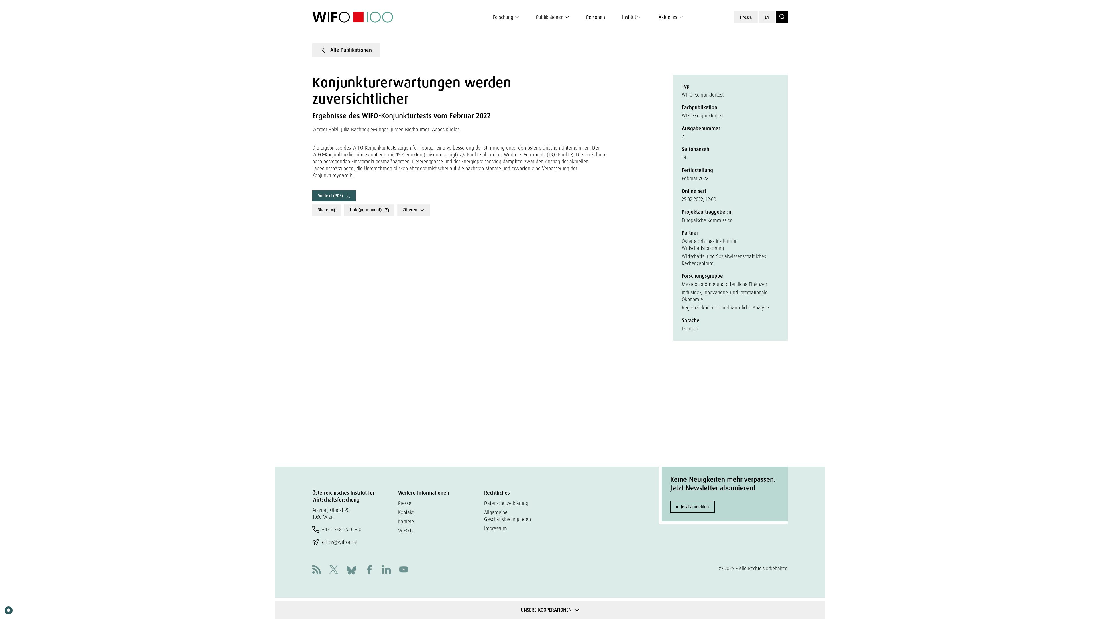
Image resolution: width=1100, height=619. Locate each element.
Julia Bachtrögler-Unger (364, 129)
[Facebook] (369, 570)
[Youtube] (403, 570)
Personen (595, 17)
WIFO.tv (406, 530)
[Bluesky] (351, 569)
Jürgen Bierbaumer (410, 129)
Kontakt (406, 512)
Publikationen (549, 17)
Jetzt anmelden (695, 507)
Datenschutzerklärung (506, 503)
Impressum (495, 528)
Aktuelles (668, 17)
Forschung (503, 17)
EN (767, 17)
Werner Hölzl (325, 129)
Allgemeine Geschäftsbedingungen (507, 515)
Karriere (406, 521)
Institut (629, 17)
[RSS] (316, 570)
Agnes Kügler (445, 129)
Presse (746, 17)
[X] (333, 570)
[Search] (782, 17)
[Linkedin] (386, 570)
